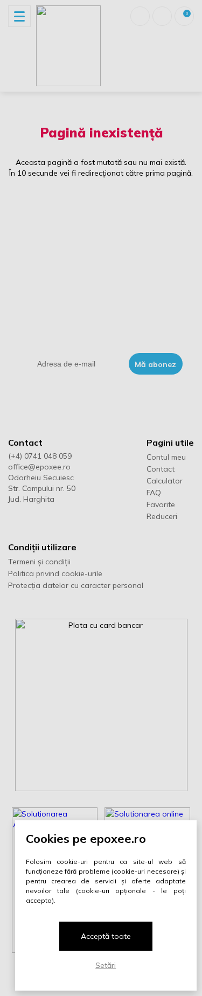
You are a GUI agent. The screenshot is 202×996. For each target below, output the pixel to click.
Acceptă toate (106, 936)
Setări (105, 965)
